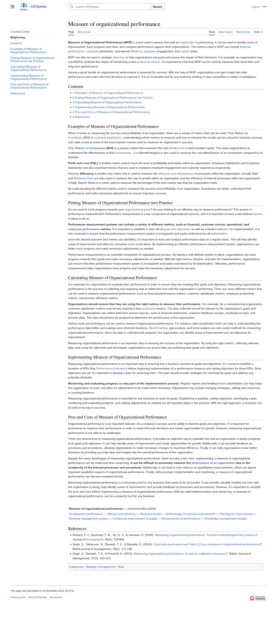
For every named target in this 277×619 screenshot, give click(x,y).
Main (121, 566)
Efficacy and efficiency (121, 513)
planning (118, 57)
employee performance (84, 229)
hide (26, 31)
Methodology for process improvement (190, 513)
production (149, 308)
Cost (136, 152)
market (184, 51)
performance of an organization (213, 462)
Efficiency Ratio (83, 178)
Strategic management (100, 566)
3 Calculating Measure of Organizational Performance (107, 102)
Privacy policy (18, 597)
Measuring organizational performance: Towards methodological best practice (205, 535)
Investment (75, 137)
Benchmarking (158, 328)
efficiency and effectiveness (175, 173)
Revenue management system (88, 518)
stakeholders (219, 233)
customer (92, 51)
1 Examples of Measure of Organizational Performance (108, 92)
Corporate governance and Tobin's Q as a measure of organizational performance (206, 544)
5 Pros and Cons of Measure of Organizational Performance (111, 112)
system (258, 214)
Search (157, 6)
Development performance (86, 513)
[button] (12, 6)
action (131, 244)
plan (226, 229)
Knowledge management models (225, 518)
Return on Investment (90, 148)
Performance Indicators (111, 368)
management (94, 539)
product (142, 61)
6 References (81, 116)
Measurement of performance (181, 518)
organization (187, 42)
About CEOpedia (37, 597)
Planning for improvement (236, 513)
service (155, 61)
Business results (150, 513)
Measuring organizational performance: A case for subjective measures (179, 553)
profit (180, 148)
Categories (76, 566)
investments (123, 152)
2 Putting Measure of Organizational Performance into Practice (113, 97)
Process (73, 173)
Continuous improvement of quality (135, 518)
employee (150, 51)
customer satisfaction (107, 137)
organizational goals (138, 209)
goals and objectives (176, 229)
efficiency (136, 51)
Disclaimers (55, 597)
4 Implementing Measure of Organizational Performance (109, 107)
